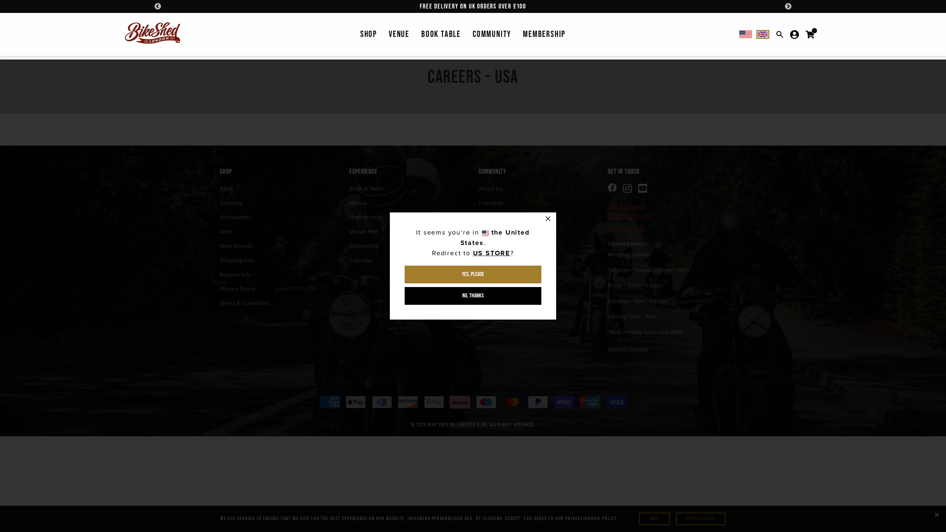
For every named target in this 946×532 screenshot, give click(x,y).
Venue (399, 34)
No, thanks (473, 295)
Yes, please (473, 274)
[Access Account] (794, 34)
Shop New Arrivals (473, 6)
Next (788, 6)
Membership (544, 34)
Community (492, 34)
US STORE (491, 253)
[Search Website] (779, 34)
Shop (368, 34)
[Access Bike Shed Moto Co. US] (746, 34)
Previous (157, 6)
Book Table (441, 34)
